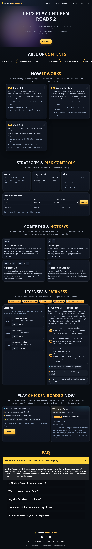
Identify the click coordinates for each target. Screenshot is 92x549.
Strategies (48, 3)
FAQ (88, 3)
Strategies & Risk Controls (28, 61)
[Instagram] (46, 537)
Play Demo (46, 41)
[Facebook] (42, 537)
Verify (15, 324)
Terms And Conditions (44, 541)
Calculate (84, 202)
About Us (31, 541)
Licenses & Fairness (72, 61)
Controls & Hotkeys (62, 3)
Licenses (75, 3)
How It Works (7, 61)
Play (82, 3)
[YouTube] (50, 537)
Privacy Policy (59, 541)
